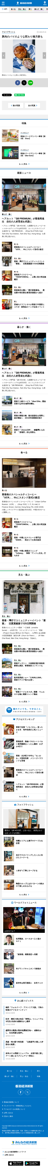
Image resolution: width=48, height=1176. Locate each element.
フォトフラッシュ (8, 32)
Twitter (27, 1092)
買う (30, 9)
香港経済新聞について (11, 1102)
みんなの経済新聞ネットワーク (24, 1143)
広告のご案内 (8, 1116)
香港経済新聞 (24, 3)
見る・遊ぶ (22, 9)
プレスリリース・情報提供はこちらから (17, 1106)
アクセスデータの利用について (14, 1109)
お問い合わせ (8, 1113)
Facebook (20, 1092)
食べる (13, 9)
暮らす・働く (39, 9)
